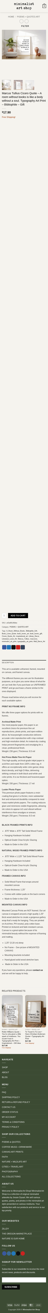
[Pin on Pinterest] (18, 647)
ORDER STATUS (10, 1112)
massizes (33, 639)
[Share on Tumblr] (23, 647)
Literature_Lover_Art (9, 639)
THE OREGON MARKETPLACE (17, 1234)
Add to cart (18, 616)
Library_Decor (34, 636)
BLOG (5, 1077)
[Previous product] (27, 21)
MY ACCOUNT (9, 1117)
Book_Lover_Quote (9, 634)
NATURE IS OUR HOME (13, 1239)
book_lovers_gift (36, 634)
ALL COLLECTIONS (11, 1177)
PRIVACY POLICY (10, 1127)
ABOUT (5, 1072)
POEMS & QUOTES (11, 1142)
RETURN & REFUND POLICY (16, 1102)
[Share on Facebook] (4, 647)
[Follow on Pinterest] (23, 1253)
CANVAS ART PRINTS (12, 1152)
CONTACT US (8, 1107)
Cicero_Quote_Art (8, 636)
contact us (38, 970)
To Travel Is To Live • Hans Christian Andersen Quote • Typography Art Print (35, 1035)
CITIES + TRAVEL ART (12, 1167)
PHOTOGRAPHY (10, 1172)
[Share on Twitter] (9, 647)
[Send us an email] (18, 1253)
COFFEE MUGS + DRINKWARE (17, 1147)
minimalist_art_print (9, 641)
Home (11, 17)
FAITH (5, 1157)
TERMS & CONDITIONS (13, 1122)
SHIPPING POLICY (11, 1097)
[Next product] (21, 21)
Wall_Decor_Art (39, 641)
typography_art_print (25, 641)
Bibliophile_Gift (31, 631)
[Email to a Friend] (13, 647)
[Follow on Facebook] (4, 1253)
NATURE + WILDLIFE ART (14, 1162)
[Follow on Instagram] (9, 1253)
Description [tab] (8, 663)
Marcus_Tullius (23, 639)
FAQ (4, 1092)
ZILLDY (5, 1229)
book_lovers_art (23, 634)
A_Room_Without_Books (15, 631)
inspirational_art (22, 636)
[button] (3, 6)
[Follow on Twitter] (13, 1253)
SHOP (5, 1067)
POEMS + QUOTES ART (28, 17)
